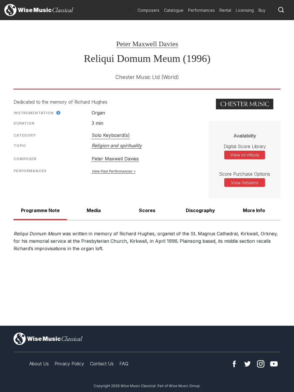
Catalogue (173, 10)
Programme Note (40, 210)
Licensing (245, 10)
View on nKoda (244, 155)
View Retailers (244, 182)
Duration (24, 123)
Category (24, 135)
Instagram (260, 364)
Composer (24, 159)
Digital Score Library (245, 146)
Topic (19, 145)
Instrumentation (33, 113)
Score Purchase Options (244, 174)
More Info (254, 210)
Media (94, 210)
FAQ (123, 363)
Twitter (247, 364)
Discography (200, 210)
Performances (201, 10)
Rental (225, 10)
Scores (147, 210)
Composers (148, 10)
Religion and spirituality (117, 145)
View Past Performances (112, 171)
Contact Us (102, 363)
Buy (262, 10)
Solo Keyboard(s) (111, 135)
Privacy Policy (69, 363)
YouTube (274, 364)
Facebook (234, 364)
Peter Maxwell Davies (147, 44)
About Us (39, 363)
